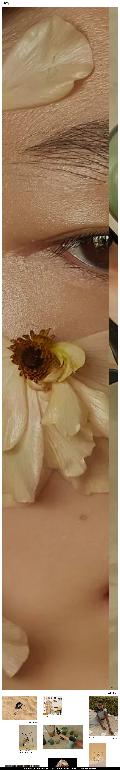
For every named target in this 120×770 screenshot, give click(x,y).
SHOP (44, 393)
